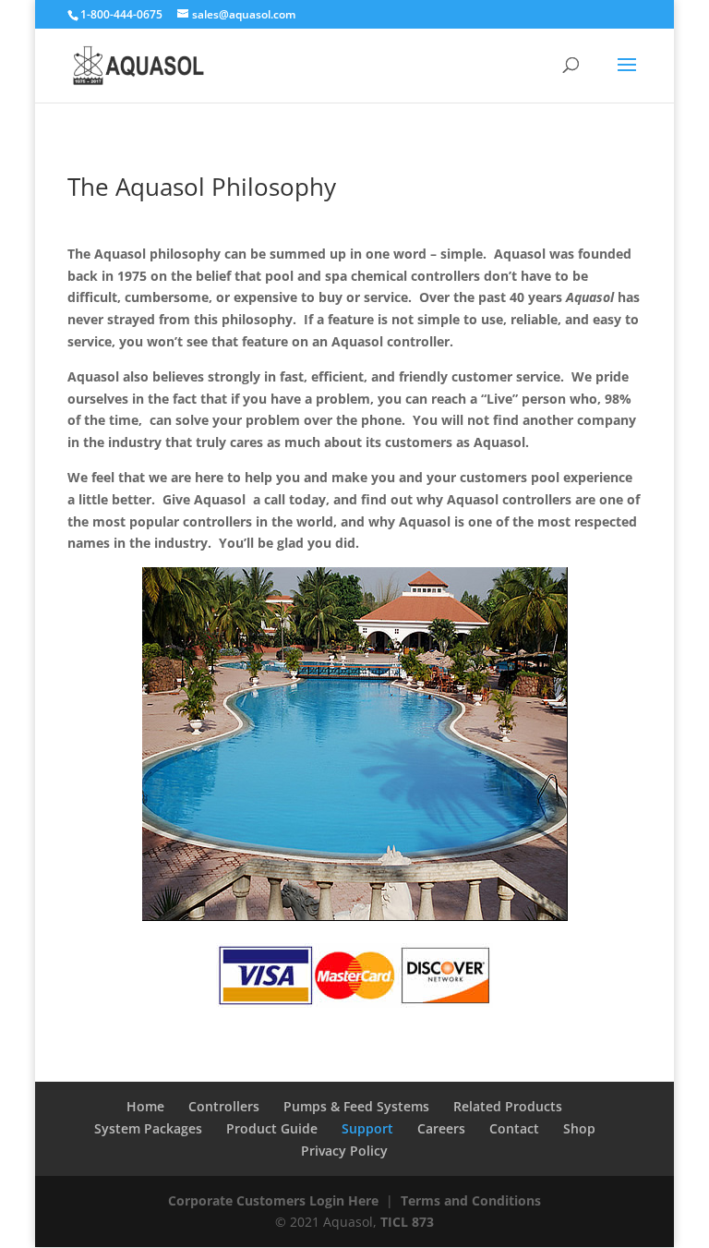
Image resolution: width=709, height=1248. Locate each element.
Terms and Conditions (471, 1200)
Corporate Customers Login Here (273, 1200)
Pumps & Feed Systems (356, 1106)
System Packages (148, 1128)
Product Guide (272, 1128)
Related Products (507, 1106)
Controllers (223, 1106)
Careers (441, 1128)
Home (145, 1106)
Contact (514, 1128)
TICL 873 (407, 1221)
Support (367, 1128)
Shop (579, 1128)
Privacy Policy (344, 1150)
